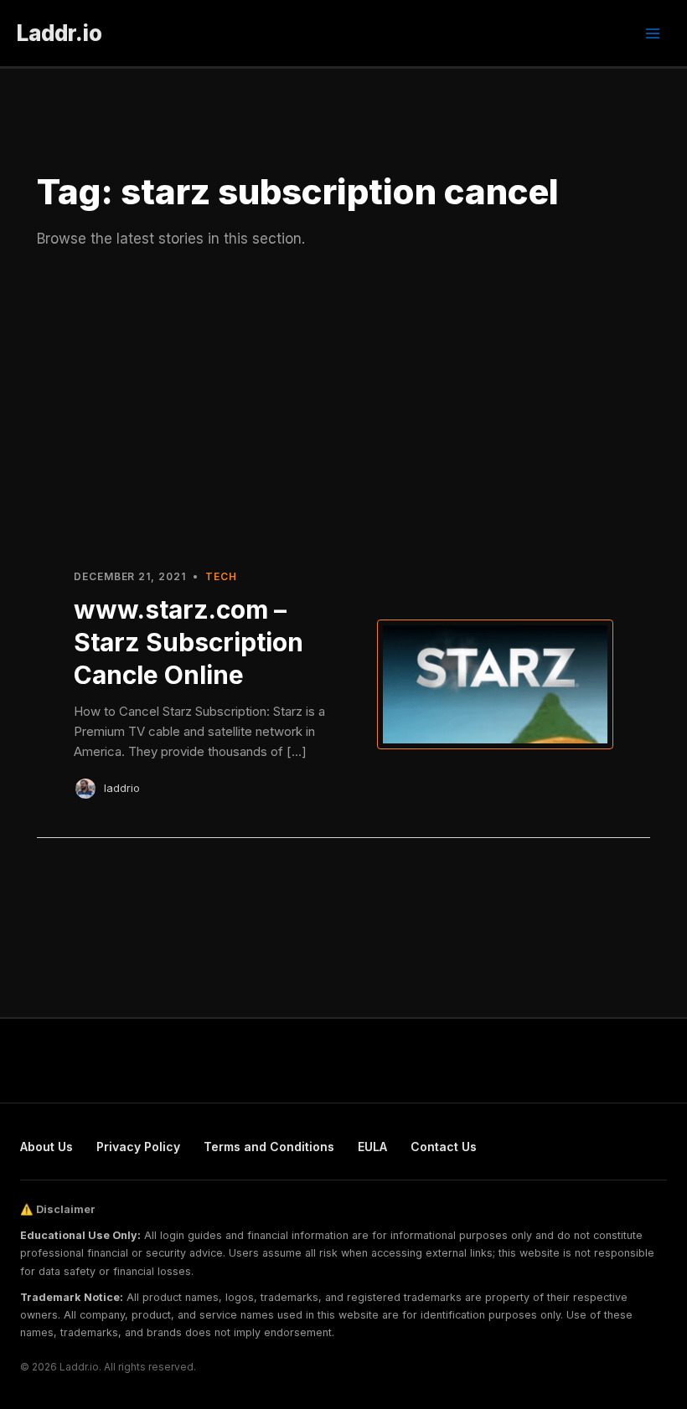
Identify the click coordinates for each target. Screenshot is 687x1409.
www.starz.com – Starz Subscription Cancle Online (188, 642)
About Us (46, 1146)
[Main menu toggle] (652, 33)
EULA (372, 1146)
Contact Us (444, 1146)
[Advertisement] (343, 408)
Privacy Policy (138, 1146)
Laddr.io (59, 33)
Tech (221, 576)
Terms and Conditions (269, 1146)
